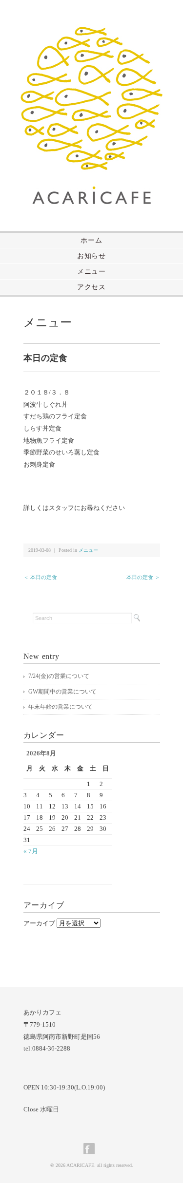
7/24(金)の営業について (58, 676)
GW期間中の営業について (62, 691)
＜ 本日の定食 (40, 577)
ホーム (91, 240)
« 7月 (30, 851)
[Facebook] (91, 1148)
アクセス (91, 287)
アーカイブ (39, 923)
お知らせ (91, 256)
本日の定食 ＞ (143, 577)
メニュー (91, 271)
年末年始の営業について (60, 706)
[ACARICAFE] (91, 32)
